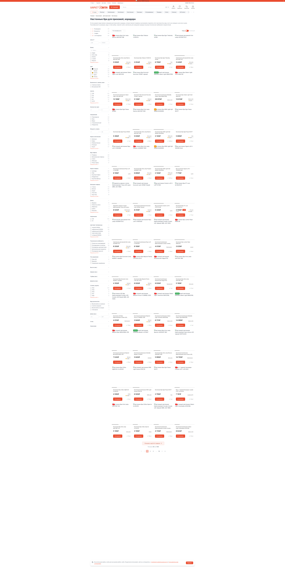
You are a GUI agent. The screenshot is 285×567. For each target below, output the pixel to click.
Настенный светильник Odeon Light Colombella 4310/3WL (183, 427)
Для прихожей (106, 15)
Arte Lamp (128, 62)
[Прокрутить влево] (191, 12)
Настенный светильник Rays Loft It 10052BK (121, 169)
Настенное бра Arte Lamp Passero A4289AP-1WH (142, 169)
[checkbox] (90, 28)
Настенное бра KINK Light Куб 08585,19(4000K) (162, 169)
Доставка (104, 2)
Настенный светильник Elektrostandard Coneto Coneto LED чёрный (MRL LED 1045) (162, 242)
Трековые (139, 12)
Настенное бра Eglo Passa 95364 (121, 131)
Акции (94, 12)
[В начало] (141, 451)
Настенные (121, 12)
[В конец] (165, 451)
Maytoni (149, 283)
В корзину (118, 67)
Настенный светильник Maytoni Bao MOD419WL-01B (121, 353)
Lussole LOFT (190, 394)
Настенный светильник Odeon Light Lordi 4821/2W (120, 95)
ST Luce (191, 209)
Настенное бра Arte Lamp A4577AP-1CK (119, 427)
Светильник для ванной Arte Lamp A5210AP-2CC (184, 58)
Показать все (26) (94, 236)
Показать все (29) (94, 78)
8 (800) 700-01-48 (189, 2)
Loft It (129, 173)
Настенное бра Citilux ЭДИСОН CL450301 (121, 390)
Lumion (191, 247)
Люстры (102, 12)
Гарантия (98, 2)
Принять (189, 562)
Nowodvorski (169, 284)
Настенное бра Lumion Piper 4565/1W (183, 242)
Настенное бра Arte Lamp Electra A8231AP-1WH (142, 132)
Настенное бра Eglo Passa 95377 (184, 131)
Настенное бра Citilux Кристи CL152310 (141, 427)
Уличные (174, 12)
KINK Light (170, 135)
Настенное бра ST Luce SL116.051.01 (182, 206)
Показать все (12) (94, 102)
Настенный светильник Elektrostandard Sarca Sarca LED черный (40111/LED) (184, 353)
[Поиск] (168, 7)
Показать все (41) (94, 180)
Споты (166, 12)
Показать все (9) (93, 164)
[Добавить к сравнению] (130, 38)
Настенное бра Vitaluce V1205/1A (142, 58)
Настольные (130, 12)
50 (159, 451)
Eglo (171, 62)
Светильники (111, 12)
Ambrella (149, 357)
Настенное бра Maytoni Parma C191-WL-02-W (141, 279)
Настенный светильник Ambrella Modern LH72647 (142, 353)
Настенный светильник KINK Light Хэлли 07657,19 (142, 390)
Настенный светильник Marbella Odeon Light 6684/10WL (163, 95)
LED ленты (182, 12)
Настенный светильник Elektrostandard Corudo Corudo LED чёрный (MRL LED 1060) (162, 427)
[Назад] (144, 451)
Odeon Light (127, 99)
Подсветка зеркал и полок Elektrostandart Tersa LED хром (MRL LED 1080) (121, 206)
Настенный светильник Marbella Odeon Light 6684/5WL (184, 316)
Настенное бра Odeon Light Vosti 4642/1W (184, 95)
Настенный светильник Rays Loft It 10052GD (142, 242)
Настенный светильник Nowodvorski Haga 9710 (161, 279)
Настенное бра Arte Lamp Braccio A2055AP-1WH (163, 353)
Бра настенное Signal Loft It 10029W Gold (183, 169)
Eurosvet (149, 99)
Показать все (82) (94, 62)
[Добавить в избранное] (130, 36)
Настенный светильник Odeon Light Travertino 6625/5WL (162, 316)
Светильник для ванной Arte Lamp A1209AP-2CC (121, 242)
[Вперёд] (162, 451)
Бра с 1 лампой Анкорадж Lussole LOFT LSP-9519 (184, 390)
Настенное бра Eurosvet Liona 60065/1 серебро (120, 279)
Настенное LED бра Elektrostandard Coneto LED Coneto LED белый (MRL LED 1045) (120, 316)
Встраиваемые (149, 12)
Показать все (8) (93, 297)
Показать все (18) (94, 212)
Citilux (129, 393)
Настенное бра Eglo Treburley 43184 (162, 58)
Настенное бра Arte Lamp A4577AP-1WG (182, 279)
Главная (92, 15)
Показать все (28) (94, 196)
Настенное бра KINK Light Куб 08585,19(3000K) (162, 132)
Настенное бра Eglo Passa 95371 (163, 389)
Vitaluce (149, 62)
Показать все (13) (94, 252)
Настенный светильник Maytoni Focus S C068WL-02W (142, 316)
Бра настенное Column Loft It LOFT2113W (162, 206)
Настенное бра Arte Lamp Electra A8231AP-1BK (121, 58)
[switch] (187, 31)
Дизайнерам (120, 2)
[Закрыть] (283, 1)
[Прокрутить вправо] (194, 12)
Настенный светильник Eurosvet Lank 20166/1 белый (142, 206)
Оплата (109, 2)
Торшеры (159, 12)
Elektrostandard (127, 209)
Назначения (99, 15)
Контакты (114, 2)
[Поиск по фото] (166, 7)
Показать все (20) (94, 148)
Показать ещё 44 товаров (152, 443)
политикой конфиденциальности (159, 562)
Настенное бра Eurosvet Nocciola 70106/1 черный (142, 95)
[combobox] (146, 7)
